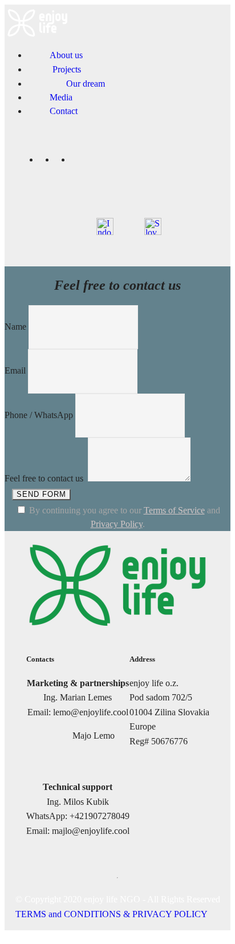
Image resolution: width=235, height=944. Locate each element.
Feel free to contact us (45, 478)
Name (15, 326)
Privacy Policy (117, 524)
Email (15, 370)
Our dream (85, 83)
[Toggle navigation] (213, 7)
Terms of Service (174, 510)
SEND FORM (41, 494)
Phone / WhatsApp (39, 415)
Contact (64, 111)
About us (66, 55)
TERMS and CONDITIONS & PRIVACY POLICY (111, 914)
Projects (66, 69)
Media (66, 97)
